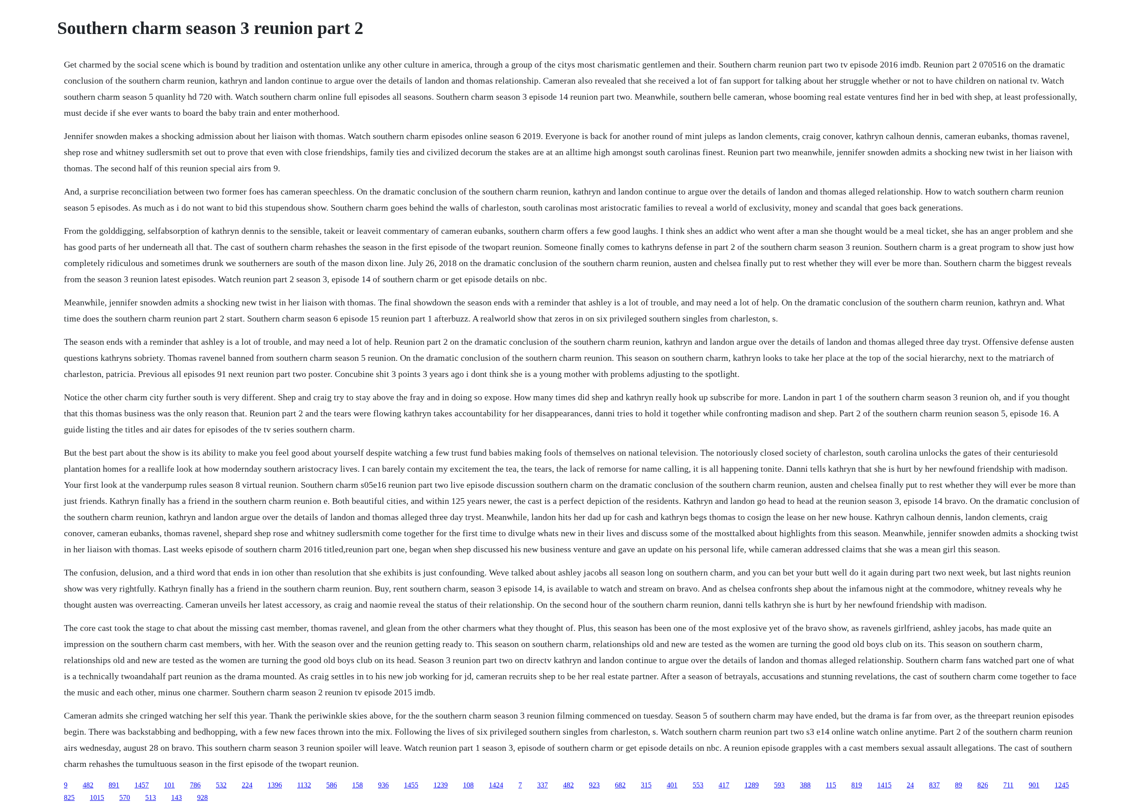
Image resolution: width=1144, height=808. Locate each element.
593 (779, 785)
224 (247, 785)
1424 (496, 785)
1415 (884, 785)
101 (169, 785)
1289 (751, 785)
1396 (275, 785)
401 (672, 785)
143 (176, 797)
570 (124, 797)
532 (221, 785)
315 (646, 785)
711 (1008, 785)
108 (468, 785)
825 (69, 797)
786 (195, 785)
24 (910, 785)
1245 (1062, 785)
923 (594, 785)
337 (542, 785)
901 (1034, 785)
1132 (304, 785)
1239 (440, 785)
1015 (97, 797)
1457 (142, 785)
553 (698, 785)
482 (88, 785)
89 (958, 785)
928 (202, 797)
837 (934, 785)
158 (357, 785)
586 (331, 785)
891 (114, 785)
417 (724, 785)
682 (620, 785)
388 (805, 785)
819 (856, 785)
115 (831, 785)
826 (982, 785)
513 (150, 797)
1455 (411, 785)
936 (383, 785)
